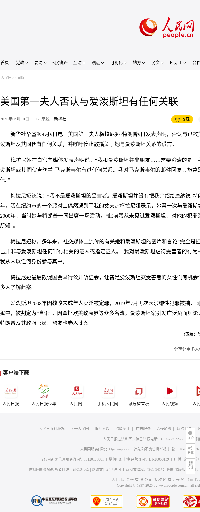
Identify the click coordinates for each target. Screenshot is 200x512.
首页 (5, 62)
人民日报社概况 (52, 429)
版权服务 (184, 429)
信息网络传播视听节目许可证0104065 (59, 470)
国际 (21, 78)
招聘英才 (122, 429)
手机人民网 (107, 404)
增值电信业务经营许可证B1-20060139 (139, 459)
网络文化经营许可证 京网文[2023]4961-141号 (128, 470)
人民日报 (10, 404)
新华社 (60, 119)
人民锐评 (59, 62)
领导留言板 (138, 404)
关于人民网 (80, 429)
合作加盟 (164, 429)
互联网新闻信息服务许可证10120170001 (72, 459)
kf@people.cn (119, 449)
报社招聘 (102, 429)
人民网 (6, 78)
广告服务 (143, 429)
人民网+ (77, 404)
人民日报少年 (43, 404)
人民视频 (169, 404)
